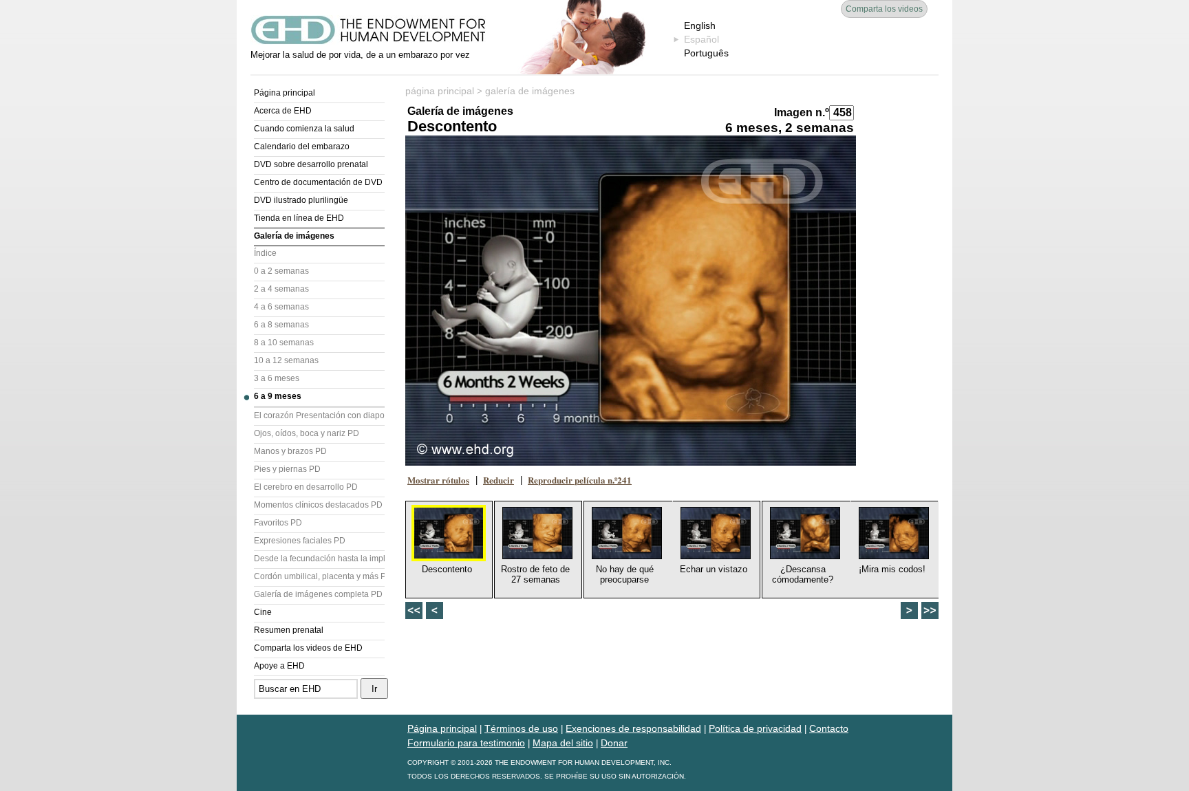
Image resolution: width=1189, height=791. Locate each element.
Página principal (284, 93)
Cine (263, 612)
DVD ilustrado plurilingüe (301, 200)
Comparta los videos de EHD (308, 648)
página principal (439, 90)
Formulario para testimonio (466, 742)
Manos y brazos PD (290, 451)
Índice (265, 253)
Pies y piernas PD (287, 469)
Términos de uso (521, 728)
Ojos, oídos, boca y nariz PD (306, 433)
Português (706, 52)
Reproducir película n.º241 (580, 479)
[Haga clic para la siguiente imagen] (630, 301)
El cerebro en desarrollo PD (306, 487)
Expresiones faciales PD (299, 540)
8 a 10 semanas (284, 342)
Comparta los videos (884, 9)
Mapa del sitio (563, 742)
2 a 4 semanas (281, 289)
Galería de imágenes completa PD (318, 594)
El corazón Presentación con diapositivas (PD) (319, 415)
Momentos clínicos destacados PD (318, 505)
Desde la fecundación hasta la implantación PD (319, 558)
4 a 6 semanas (281, 307)
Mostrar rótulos (438, 479)
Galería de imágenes (294, 236)
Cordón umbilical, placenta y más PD (319, 576)
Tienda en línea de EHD (299, 218)
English (700, 25)
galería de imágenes (530, 90)
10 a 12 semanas (286, 360)
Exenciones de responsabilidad (633, 728)
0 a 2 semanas (281, 271)
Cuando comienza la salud (304, 128)
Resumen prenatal (288, 630)
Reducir (498, 479)
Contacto (828, 728)
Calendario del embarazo (302, 146)
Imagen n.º (801, 112)
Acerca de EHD (283, 111)
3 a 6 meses (276, 378)
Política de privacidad (755, 728)
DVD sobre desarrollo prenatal (311, 164)
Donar (614, 742)
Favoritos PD (278, 523)
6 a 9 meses (277, 396)
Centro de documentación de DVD (318, 182)
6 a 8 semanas (281, 324)
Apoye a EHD (279, 666)
